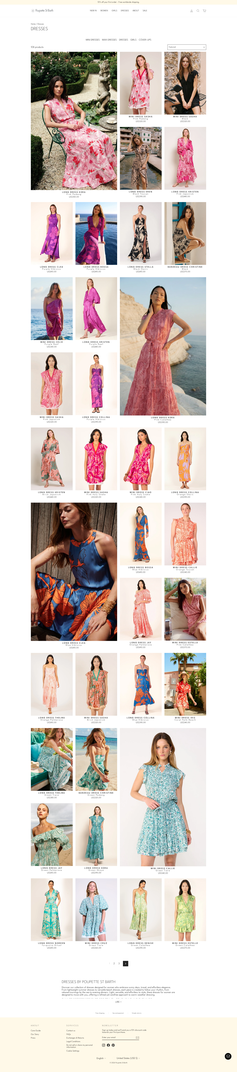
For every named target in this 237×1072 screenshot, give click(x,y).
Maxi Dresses (109, 40)
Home (33, 24)
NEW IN (93, 11)
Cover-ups (145, 40)
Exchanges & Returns (75, 1038)
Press (33, 1038)
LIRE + (118, 1002)
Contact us (70, 1031)
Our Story (35, 1034)
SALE (145, 11)
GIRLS (114, 11)
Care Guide (36, 1031)
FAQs (68, 1034)
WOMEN (104, 11)
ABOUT (136, 11)
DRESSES (125, 11)
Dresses (123, 40)
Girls (133, 40)
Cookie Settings (72, 1051)
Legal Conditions (73, 1042)
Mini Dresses (93, 40)
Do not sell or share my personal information (79, 1046)
